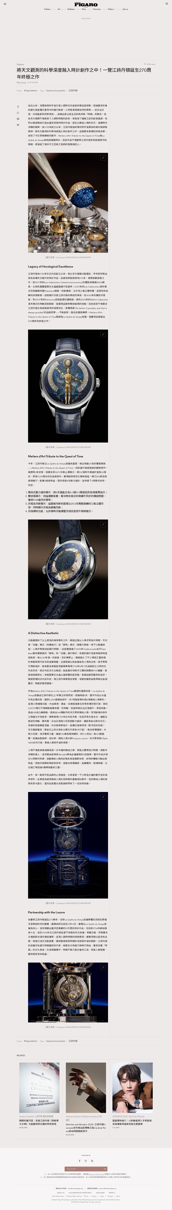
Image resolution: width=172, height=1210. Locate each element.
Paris (84, 9)
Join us (125, 9)
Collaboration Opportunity (80, 1193)
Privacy (112, 1193)
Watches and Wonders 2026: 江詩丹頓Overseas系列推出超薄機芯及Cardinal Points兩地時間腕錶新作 (86, 1128)
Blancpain (141, 1116)
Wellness (71, 9)
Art (59, 9)
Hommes (97, 9)
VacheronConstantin (55, 90)
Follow (110, 9)
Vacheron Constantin (27, 1116)
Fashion (47, 9)
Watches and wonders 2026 (92, 1116)
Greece (94, 1196)
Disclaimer (100, 1193)
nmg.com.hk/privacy (96, 1174)
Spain (118, 1196)
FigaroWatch (31, 90)
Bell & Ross (133, 1116)
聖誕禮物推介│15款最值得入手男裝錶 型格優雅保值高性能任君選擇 (132, 1122)
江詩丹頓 (72, 90)
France (86, 1196)
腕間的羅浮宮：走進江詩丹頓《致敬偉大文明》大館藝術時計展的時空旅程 (39, 1122)
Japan (102, 1196)
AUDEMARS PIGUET (120, 1116)
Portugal (110, 1196)
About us (60, 1193)
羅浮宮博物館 (48, 1116)
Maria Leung (21, 82)
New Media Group (58, 1196)
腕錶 (67, 1120)
